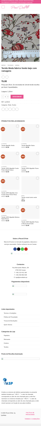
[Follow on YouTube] (26, 249)
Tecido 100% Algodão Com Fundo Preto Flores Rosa (9, 193)
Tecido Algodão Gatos (28, 145)
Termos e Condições (10, 313)
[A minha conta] (35, 7)
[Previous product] (6, 77)
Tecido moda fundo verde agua (29, 198)
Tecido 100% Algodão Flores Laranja (30, 169)
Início (3, 65)
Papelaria (7, 335)
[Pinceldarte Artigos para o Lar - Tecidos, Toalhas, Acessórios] (20, 7)
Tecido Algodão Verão (7, 145)
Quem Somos (8, 324)
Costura (6, 343)
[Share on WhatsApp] (3, 109)
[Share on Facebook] (6, 109)
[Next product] (3, 77)
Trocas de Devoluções (10, 321)
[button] (3, 6)
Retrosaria (7, 339)
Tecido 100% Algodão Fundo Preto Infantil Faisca (10, 169)
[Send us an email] (18, 249)
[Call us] (22, 249)
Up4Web (3, 415)
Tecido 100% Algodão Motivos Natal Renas (10, 218)
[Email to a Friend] (13, 109)
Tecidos (10, 65)
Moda (17, 65)
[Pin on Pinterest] (16, 109)
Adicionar (17, 96)
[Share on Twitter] (10, 109)
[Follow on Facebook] (15, 249)
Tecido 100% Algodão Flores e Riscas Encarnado (30, 222)
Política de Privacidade (11, 317)
